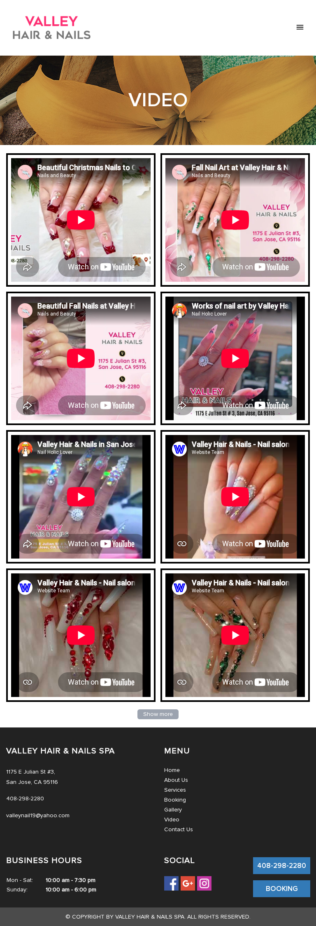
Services (175, 789)
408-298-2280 (281, 865)
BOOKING (282, 888)
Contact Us (178, 829)
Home (172, 770)
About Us (176, 779)
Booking (175, 799)
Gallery (173, 809)
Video (171, 819)
